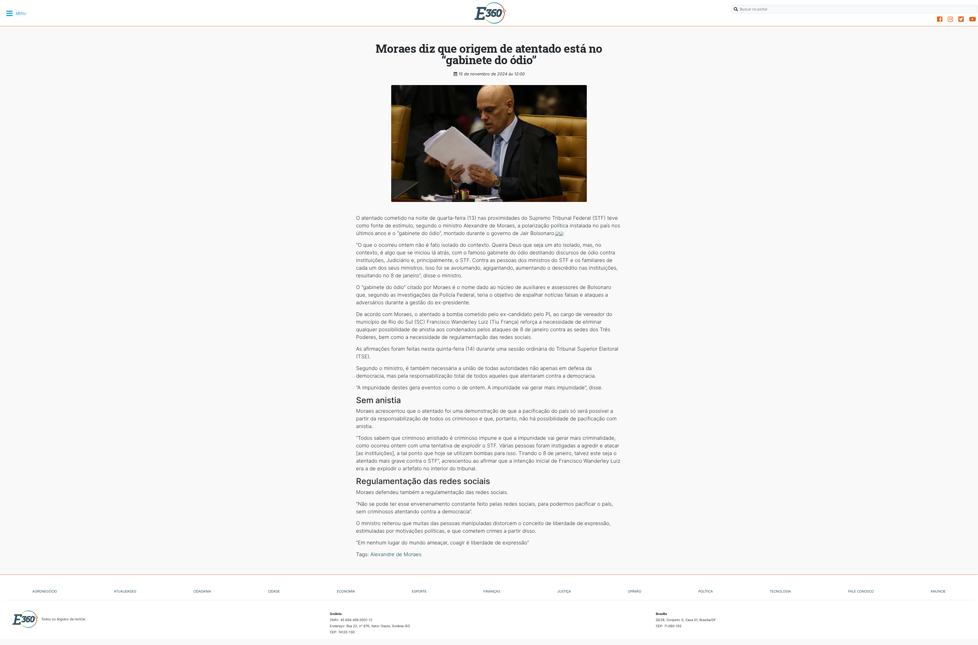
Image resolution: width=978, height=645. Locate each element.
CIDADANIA (202, 591)
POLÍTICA (705, 591)
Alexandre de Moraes (396, 554)
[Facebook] (939, 19)
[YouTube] (972, 19)
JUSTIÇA (564, 591)
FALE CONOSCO (861, 591)
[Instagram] (950, 19)
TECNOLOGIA (780, 591)
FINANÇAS (491, 591)
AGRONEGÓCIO (44, 591)
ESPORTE (419, 591)
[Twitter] (961, 19)
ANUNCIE (938, 591)
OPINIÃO (634, 591)
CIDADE (274, 591)
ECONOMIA (346, 591)
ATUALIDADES (125, 591)
